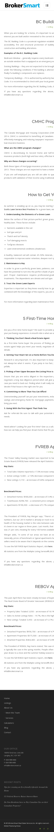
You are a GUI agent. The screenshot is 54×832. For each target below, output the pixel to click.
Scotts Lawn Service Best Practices (19, 209)
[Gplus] (48, 829)
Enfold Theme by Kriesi (12, 826)
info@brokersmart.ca (12, 765)
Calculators (9, 723)
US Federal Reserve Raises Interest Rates (21, 796)
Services (9, 718)
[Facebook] (44, 829)
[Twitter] (40, 829)
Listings (7, 703)
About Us (8, 707)
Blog (51, 27)
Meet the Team (13, 712)
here (50, 546)
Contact (7, 732)
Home (7, 698)
